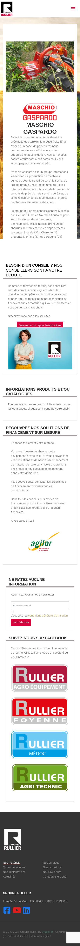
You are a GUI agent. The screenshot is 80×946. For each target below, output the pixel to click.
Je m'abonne (21, 622)
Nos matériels (11, 862)
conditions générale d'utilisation (48, 615)
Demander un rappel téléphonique (40, 325)
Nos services (51, 862)
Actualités (9, 876)
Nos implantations (14, 872)
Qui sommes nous (14, 867)
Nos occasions (52, 867)
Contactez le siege (54, 876)
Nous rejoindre (52, 872)
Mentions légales (40, 936)
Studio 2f (47, 931)
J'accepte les (39, 615)
